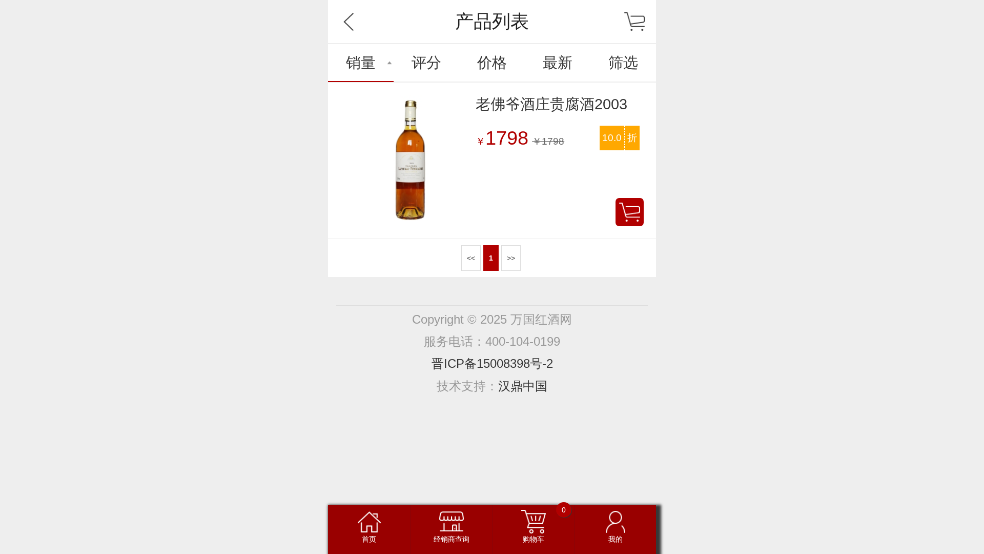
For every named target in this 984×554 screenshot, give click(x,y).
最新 (557, 62)
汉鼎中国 (522, 386)
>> (511, 258)
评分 (426, 62)
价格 (492, 62)
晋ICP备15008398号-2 (492, 363)
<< (471, 258)
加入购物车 (630, 212)
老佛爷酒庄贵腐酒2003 (551, 104)
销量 (361, 62)
